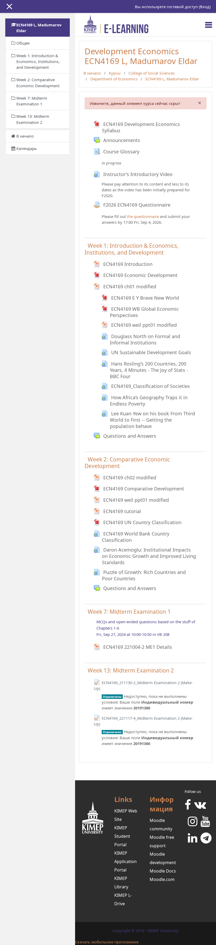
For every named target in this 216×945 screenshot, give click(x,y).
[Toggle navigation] (208, 25)
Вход (204, 6)
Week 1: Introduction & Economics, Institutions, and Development (132, 249)
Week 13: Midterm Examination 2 (131, 670)
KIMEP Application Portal (125, 861)
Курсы (115, 73)
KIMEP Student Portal (122, 836)
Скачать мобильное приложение (107, 941)
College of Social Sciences (152, 73)
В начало (92, 73)
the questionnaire (143, 216)
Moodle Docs (163, 871)
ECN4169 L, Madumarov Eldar (172, 78)
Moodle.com (162, 879)
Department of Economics (114, 78)
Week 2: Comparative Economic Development (127, 463)
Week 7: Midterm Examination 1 (129, 611)
